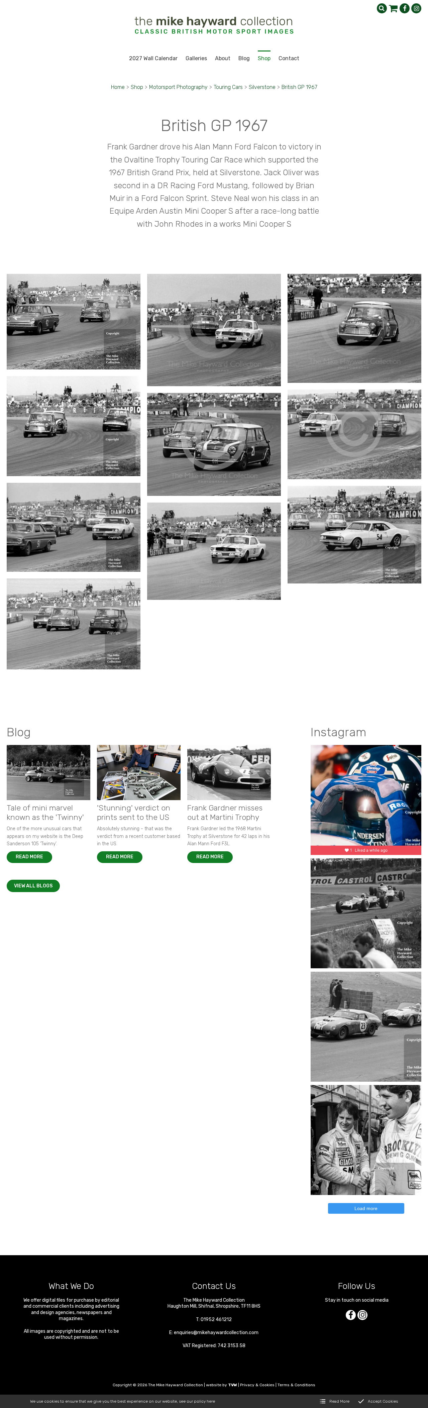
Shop (137, 87)
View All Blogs (33, 886)
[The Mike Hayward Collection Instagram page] (416, 8)
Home (118, 87)
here (211, 1401)
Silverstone (262, 87)
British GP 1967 (299, 87)
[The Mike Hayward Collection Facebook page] (405, 8)
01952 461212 (216, 1319)
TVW (232, 1385)
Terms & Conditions (296, 1385)
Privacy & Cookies (257, 1385)
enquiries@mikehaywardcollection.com (216, 1332)
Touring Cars (228, 87)
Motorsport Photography (178, 87)
